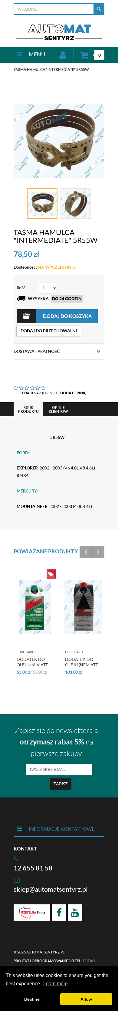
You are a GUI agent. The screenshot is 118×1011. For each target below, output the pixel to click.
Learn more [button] (55, 983)
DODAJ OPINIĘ (73, 393)
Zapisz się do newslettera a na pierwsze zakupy (56, 742)
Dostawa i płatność (37, 351)
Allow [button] (86, 999)
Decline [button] (32, 999)
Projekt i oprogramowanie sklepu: (54, 961)
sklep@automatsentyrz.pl (51, 889)
